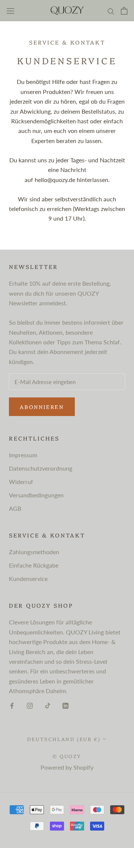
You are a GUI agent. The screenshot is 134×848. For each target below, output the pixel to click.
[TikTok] (48, 705)
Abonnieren (42, 406)
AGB (15, 508)
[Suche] (111, 10)
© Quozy (67, 756)
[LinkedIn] (65, 705)
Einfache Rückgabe (33, 565)
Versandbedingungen (36, 494)
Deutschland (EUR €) (63, 738)
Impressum (23, 454)
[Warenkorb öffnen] (124, 10)
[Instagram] (30, 705)
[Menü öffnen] (10, 10)
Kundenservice (28, 578)
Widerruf (21, 481)
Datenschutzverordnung (40, 468)
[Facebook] (12, 705)
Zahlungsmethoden (34, 551)
